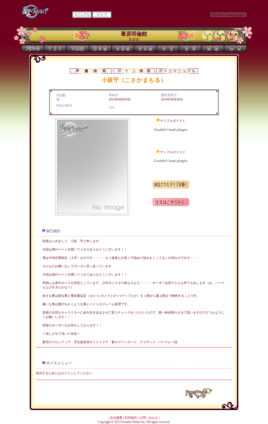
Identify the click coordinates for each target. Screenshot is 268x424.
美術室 (122, 48)
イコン (55, 48)
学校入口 (77, 48)
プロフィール (32, 48)
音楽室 (145, 48)
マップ (101, 15)
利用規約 (131, 418)
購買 (235, 48)
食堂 (168, 48)
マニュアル (81, 15)
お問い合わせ (148, 418)
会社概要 (116, 418)
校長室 (100, 48)
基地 (190, 48)
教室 (213, 48)
